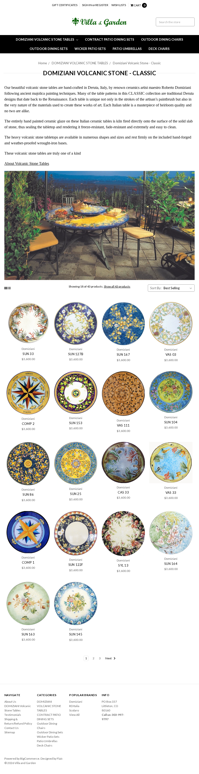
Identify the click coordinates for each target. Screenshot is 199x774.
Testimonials (12, 715)
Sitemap (9, 732)
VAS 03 (171, 354)
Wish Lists (118, 5)
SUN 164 (170, 564)
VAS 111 (123, 425)
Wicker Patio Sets (90, 49)
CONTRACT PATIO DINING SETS (109, 39)
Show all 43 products (117, 286)
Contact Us (11, 728)
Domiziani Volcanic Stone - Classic (137, 63)
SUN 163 (28, 634)
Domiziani (75, 701)
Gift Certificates (64, 5)
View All (74, 715)
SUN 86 (28, 494)
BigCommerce (29, 758)
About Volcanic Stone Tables (26, 163)
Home (42, 63)
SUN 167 (123, 354)
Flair (59, 758)
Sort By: (155, 288)
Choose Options (28, 323)
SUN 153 (75, 423)
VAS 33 (171, 492)
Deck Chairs (159, 49)
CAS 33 (123, 492)
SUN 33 (28, 354)
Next (108, 658)
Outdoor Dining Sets (49, 49)
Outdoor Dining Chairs (162, 39)
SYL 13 (123, 565)
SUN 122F (75, 565)
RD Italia (74, 706)
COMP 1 (28, 562)
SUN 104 (170, 422)
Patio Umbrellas (127, 49)
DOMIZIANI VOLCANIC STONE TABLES (45, 39)
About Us (10, 701)
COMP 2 (28, 424)
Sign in (87, 5)
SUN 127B (75, 354)
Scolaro (74, 710)
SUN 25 (75, 494)
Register (101, 5)
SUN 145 (75, 634)
